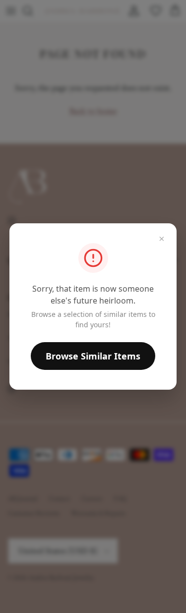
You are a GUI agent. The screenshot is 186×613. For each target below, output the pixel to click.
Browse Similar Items (93, 356)
